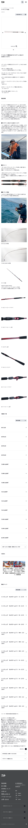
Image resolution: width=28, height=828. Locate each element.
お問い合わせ (5, 799)
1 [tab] (13, 49)
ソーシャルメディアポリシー (20, 785)
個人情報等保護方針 (18, 783)
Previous (2, 32)
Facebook (19, 795)
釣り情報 (3, 786)
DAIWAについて (5, 788)
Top (1, 8)
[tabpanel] (14, 32)
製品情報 (5, 8)
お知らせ (3, 791)
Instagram (19, 793)
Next (26, 32)
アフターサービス (6, 796)
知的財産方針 (17, 786)
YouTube (19, 799)
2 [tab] (14, 49)
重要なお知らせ (5, 794)
